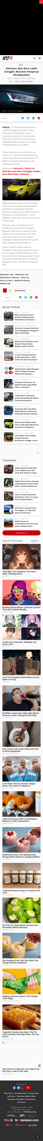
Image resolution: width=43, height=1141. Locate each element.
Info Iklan (11, 1096)
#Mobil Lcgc (5, 283)
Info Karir (21, 1102)
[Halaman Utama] (7, 58)
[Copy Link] (39, 118)
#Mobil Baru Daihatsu (9, 277)
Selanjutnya (20, 290)
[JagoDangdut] (32, 1125)
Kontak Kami (33, 1093)
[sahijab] (32, 1115)
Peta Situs (8, 1093)
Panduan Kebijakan (16, 1099)
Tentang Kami (20, 1093)
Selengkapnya (21, 533)
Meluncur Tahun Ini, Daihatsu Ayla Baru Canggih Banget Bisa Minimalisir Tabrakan (21, 171)
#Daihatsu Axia (22, 275)
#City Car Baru (6, 280)
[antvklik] (9, 1125)
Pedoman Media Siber (26, 1096)
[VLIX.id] (8, 1120)
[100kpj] (23, 1115)
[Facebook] (14, 1087)
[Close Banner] (38, 1136)
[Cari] (34, 58)
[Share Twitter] (28, 118)
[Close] (41, 2)
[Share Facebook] (22, 118)
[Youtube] (28, 1087)
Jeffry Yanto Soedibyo (24, 81)
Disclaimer (30, 1099)
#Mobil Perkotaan (22, 280)
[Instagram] (23, 1087)
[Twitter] (18, 1087)
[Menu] (40, 58)
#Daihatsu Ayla (7, 275)
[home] (21, 65)
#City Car (25, 277)
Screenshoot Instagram (15, 111)
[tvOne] (27, 1120)
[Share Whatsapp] (33, 118)
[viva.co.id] (12, 1115)
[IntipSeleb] (20, 1125)
